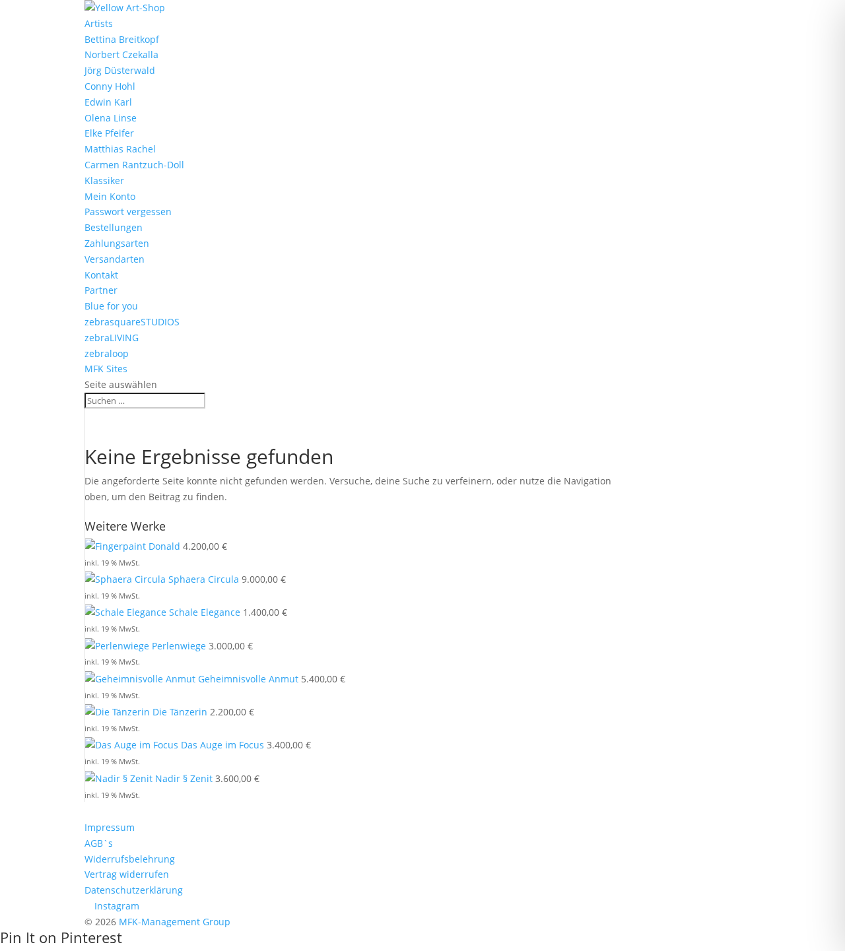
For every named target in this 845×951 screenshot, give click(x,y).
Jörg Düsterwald (119, 70)
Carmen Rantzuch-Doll (134, 164)
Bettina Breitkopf (121, 39)
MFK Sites (105, 368)
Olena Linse (110, 118)
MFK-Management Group (174, 921)
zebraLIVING (111, 337)
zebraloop (106, 353)
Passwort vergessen (128, 211)
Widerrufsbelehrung (129, 859)
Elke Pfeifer (109, 133)
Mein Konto (109, 196)
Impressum (109, 827)
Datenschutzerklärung (133, 890)
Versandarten (114, 259)
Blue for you (111, 306)
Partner (101, 290)
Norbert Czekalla (121, 54)
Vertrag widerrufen (126, 874)
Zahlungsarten (116, 243)
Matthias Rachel (120, 149)
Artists (98, 23)
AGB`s (98, 843)
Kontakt (101, 275)
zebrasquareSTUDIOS (132, 321)
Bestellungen (113, 227)
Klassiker (104, 180)
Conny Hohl (109, 86)
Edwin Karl (108, 102)
